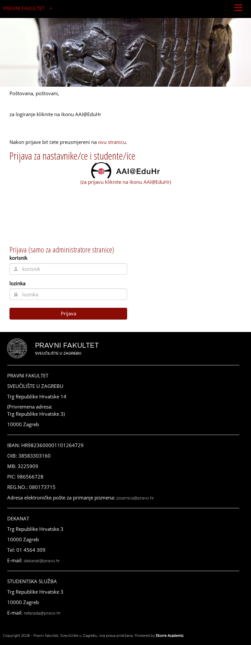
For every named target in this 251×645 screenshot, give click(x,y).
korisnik (18, 257)
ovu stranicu (112, 142)
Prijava (68, 313)
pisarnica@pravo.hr (135, 498)
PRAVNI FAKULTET (23, 8)
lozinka (17, 283)
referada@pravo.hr (42, 613)
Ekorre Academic (170, 635)
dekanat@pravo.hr (42, 561)
